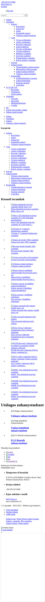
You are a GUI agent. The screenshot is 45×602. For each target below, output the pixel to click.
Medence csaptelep (23, 53)
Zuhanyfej (20, 29)
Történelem (15, 92)
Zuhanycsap (11, 519)
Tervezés (14, 99)
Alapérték (10, 96)
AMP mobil (10, 514)
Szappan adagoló (23, 83)
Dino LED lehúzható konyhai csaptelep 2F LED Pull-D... (22, 223)
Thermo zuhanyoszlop (20, 176)
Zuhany (14, 24)
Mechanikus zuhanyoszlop (26, 69)
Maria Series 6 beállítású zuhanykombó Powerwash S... (23, 278)
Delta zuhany (23, 523)
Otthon (9, 20)
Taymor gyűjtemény (24, 49)
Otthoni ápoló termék (14, 112)
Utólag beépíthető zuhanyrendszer (20, 429)
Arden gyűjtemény (23, 42)
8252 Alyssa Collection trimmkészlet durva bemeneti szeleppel (22, 337)
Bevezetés (15, 90)
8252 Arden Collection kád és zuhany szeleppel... (22, 364)
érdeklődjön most (8, 468)
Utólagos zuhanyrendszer (26, 35)
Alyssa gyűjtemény (23, 40)
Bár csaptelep (26, 521)
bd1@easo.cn (11, 499)
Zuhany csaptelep (13, 521)
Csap (13, 38)
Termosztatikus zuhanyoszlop (27, 67)
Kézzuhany (20, 26)
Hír (7, 108)
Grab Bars (20, 85)
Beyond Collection (23, 44)
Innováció (15, 101)
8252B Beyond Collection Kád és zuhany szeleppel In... (24, 351)
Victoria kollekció (23, 51)
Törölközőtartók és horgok (26, 78)
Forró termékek (12, 510)
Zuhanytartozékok (23, 81)
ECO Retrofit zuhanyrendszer (19, 441)
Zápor (18, 31)
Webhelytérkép (12, 512)
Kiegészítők (15, 76)
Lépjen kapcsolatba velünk (16, 110)
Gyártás (14, 105)
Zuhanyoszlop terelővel (25, 72)
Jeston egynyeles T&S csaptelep (23, 242)
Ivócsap (14, 63)
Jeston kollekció (22, 47)
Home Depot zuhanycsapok (28, 519)
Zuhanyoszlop (16, 65)
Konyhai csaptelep (23, 56)
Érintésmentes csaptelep (25, 58)
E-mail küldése (7, 530)
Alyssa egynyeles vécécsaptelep (23, 260)
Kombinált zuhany (23, 33)
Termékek (10, 22)
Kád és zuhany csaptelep (26, 60)
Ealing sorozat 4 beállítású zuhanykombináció (21, 289)
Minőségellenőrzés (18, 103)
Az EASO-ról (11, 87)
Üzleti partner (16, 94)
